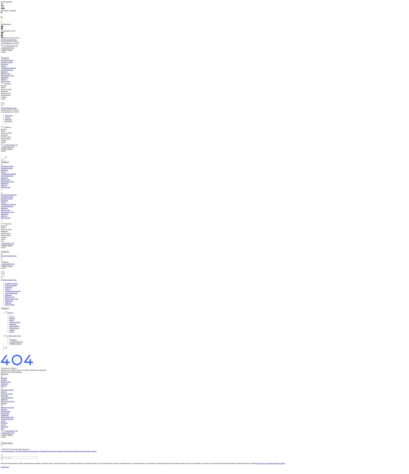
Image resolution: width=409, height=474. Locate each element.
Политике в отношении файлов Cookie (270, 463)
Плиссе (3, 66)
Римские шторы (6, 62)
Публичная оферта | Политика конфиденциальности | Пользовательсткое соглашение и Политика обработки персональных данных (49, 451)
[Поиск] (3, 103)
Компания (4, 374)
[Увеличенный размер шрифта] (2, 9)
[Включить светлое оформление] (2, 159)
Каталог (4, 386)
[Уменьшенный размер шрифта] (2, 4)
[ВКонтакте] (2, 54)
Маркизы (4, 72)
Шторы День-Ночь (7, 401)
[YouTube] (10, 54)
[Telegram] (6, 54)
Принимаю (5, 467)
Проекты (4, 423)
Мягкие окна (5, 74)
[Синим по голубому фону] (1, 18)
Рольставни (5, 413)
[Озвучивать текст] (2, 33)
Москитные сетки (7, 75)
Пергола (4, 79)
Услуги (3, 425)
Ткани (3, 421)
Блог (2, 429)
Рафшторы (5, 77)
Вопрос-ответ (6, 382)
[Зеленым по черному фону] (1, 22)
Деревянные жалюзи (8, 68)
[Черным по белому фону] (1, 13)
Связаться (5, 58)
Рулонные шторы (7, 60)
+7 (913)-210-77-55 (10, 46)
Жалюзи (4, 392)
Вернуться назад (7, 372)
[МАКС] (13, 54)
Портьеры (4, 64)
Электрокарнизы (7, 70)
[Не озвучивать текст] (2, 36)
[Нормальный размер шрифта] (2, 6)
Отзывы (4, 380)
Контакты (4, 427)
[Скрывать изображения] (2, 29)
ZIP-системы (5, 81)
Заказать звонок (7, 50)
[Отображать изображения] (2, 26)
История (4, 378)
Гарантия (4, 384)
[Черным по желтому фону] (1, 20)
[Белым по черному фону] (1, 15)
